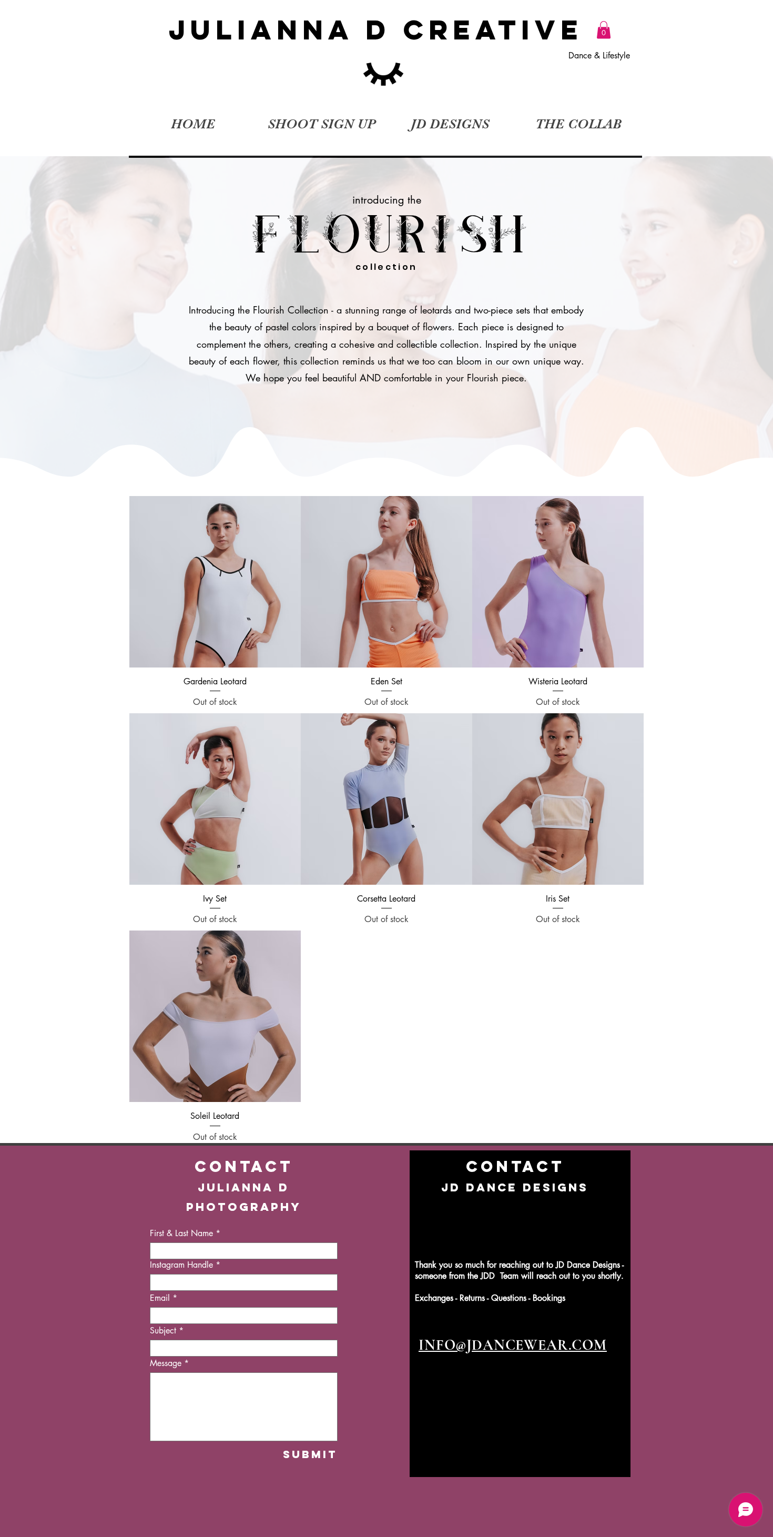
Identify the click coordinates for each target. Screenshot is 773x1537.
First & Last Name (181, 1233)
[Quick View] (215, 582)
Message (165, 1363)
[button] (603, 29)
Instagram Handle (181, 1265)
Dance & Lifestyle (600, 55)
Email (160, 1298)
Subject (163, 1331)
